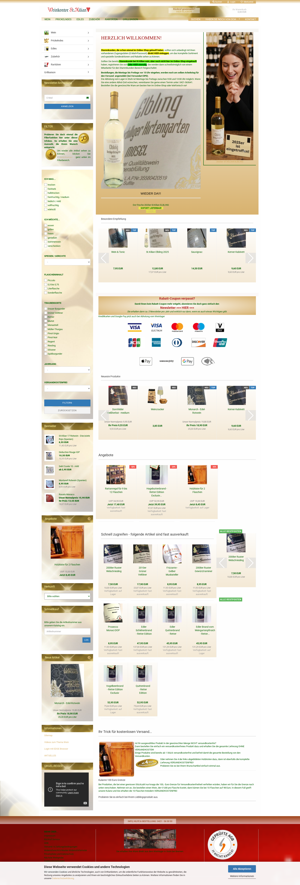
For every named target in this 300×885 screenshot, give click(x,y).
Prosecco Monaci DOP (113, 628)
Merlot (51, 321)
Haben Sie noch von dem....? (223, 19)
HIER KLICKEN (184, 11)
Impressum (49, 835)
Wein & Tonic (118, 252)
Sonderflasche (55, 292)
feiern (50, 233)
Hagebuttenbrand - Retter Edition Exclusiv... (157, 492)
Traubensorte (52, 303)
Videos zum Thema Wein (56, 742)
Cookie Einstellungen (54, 861)
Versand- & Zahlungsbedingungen (60, 846)
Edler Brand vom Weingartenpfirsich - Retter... (205, 630)
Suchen (195, 19)
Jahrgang (50, 364)
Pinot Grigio (53, 333)
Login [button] (232, 2)
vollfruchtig (53, 205)
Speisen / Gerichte (55, 256)
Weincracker (157, 409)
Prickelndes (63, 19)
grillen (51, 229)
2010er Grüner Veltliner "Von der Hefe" (142, 571)
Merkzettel (248, 2)
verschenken (54, 246)
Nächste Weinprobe (54, 857)
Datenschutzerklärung (63, 878)
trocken (51, 184)
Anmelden (67, 106)
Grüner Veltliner (55, 313)
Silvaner (52, 349)
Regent (51, 341)
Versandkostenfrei (55, 382)
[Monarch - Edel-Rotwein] (67, 680)
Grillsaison (130, 19)
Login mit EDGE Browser (56, 748)
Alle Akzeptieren (242, 868)
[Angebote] (89, 519)
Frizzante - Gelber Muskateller (172, 571)
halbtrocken (53, 193)
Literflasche (53, 288)
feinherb (52, 189)
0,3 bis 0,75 (53, 284)
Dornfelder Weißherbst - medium (118, 411)
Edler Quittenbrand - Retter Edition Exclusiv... (172, 630)
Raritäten (111, 19)
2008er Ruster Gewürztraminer (203, 569)
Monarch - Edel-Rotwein (197, 411)
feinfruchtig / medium (58, 197)
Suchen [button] (218, 2)
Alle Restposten (230, 531)
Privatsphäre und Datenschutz (59, 854)
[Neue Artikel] (89, 658)
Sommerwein (54, 241)
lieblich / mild (54, 201)
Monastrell (53, 325)
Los (86, 640)
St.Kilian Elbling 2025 (157, 252)
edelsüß (52, 209)
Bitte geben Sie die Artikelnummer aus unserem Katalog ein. (63, 624)
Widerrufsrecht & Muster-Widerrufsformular (65, 850)
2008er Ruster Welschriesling (114, 569)
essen (51, 225)
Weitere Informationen (242, 876)
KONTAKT (250, 19)
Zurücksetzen (67, 410)
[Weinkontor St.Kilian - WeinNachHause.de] (77, 8)
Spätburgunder (55, 353)
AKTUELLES (50, 755)
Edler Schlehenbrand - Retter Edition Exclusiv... (144, 630)
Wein (47, 19)
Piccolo (51, 280)
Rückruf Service (52, 839)
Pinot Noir (52, 337)
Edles (80, 19)
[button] (103, 258)
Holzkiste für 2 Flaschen (197, 490)
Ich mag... (50, 179)
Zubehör (94, 19)
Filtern (67, 402)
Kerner (51, 317)
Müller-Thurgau (55, 329)
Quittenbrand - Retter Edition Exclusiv (143, 690)
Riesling (52, 345)
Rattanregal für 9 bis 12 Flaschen (116, 490)
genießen (52, 237)
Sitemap (48, 735)
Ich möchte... (52, 219)
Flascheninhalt (53, 274)
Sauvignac (196, 252)
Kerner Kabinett (236, 252)
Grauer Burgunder (56, 308)
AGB (46, 843)
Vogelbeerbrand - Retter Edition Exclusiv (114, 689)
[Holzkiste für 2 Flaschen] (67, 542)
